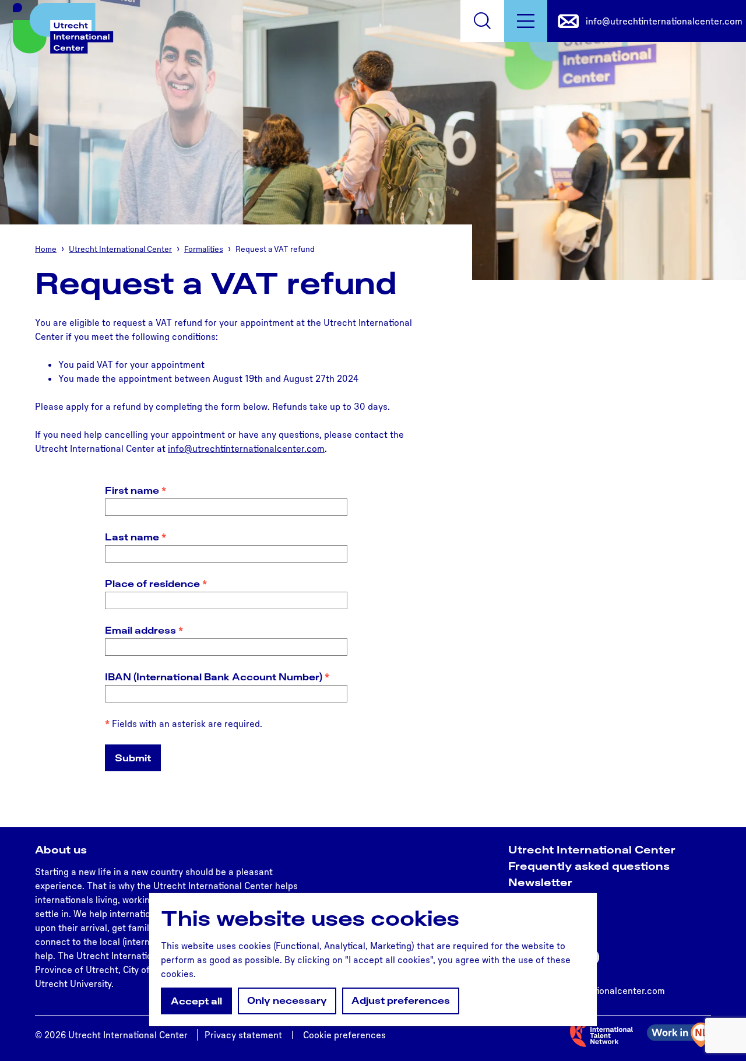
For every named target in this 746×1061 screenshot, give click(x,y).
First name (138, 490)
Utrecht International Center (591, 849)
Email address (147, 630)
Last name (138, 537)
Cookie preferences (344, 1035)
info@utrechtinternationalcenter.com (246, 448)
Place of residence (159, 584)
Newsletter (540, 882)
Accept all (196, 1001)
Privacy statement (243, 1035)
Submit (133, 758)
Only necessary (287, 1000)
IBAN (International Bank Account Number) (220, 677)
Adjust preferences (400, 1000)
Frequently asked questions (589, 865)
